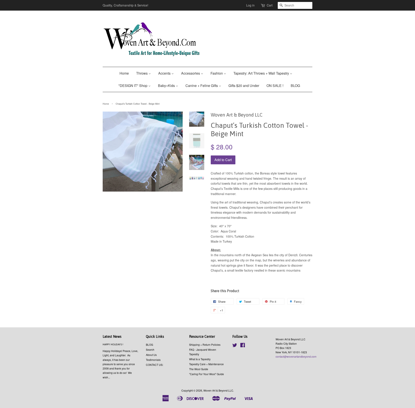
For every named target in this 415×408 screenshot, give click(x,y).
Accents (164, 73)
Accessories (191, 73)
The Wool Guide (198, 369)
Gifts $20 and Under (243, 85)
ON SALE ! (275, 85)
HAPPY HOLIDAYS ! (113, 344)
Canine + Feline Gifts (202, 85)
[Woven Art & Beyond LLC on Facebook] (242, 346)
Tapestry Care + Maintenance (206, 364)
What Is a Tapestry (200, 359)
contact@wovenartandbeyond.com (296, 356)
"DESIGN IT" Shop (133, 85)
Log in (250, 5)
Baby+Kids (167, 85)
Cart (270, 5)
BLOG (295, 85)
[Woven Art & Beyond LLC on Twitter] (234, 346)
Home (124, 73)
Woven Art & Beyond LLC (218, 390)
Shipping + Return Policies (204, 344)
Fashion (217, 73)
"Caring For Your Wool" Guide (206, 374)
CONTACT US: (154, 364)
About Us (151, 355)
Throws (142, 73)
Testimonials (153, 360)
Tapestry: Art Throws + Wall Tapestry (261, 73)
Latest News (112, 336)
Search (150, 349)
